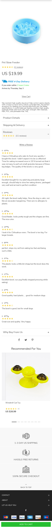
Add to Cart (26, 524)
